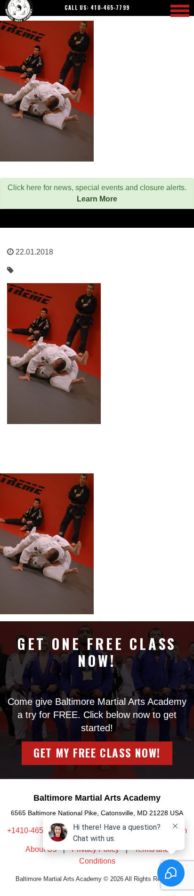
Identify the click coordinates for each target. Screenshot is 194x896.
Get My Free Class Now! (96, 753)
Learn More (97, 199)
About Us (41, 849)
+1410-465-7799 (36, 830)
